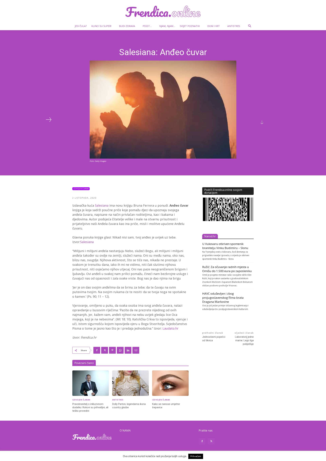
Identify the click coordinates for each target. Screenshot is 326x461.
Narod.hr (210, 236)
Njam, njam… (167, 26)
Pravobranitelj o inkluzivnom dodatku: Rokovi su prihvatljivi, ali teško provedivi (90, 407)
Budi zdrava (127, 26)
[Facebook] (96, 350)
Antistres (233, 26)
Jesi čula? (81, 26)
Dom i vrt (213, 26)
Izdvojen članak (81, 188)
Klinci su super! (101, 26)
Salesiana (101, 205)
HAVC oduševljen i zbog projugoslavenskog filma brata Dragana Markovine (223, 298)
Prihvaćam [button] (195, 456)
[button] (250, 26)
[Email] (135, 350)
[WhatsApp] (120, 350)
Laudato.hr (170, 328)
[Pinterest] (112, 350)
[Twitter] (104, 350)
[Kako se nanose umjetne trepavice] (170, 383)
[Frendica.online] (163, 11)
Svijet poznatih (190, 26)
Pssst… (147, 26)
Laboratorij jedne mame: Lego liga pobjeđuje (244, 340)
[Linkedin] (128, 350)
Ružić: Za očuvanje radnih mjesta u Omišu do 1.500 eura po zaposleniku (227, 269)
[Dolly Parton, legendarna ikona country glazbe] (130, 383)
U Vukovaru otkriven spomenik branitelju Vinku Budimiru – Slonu (225, 246)
